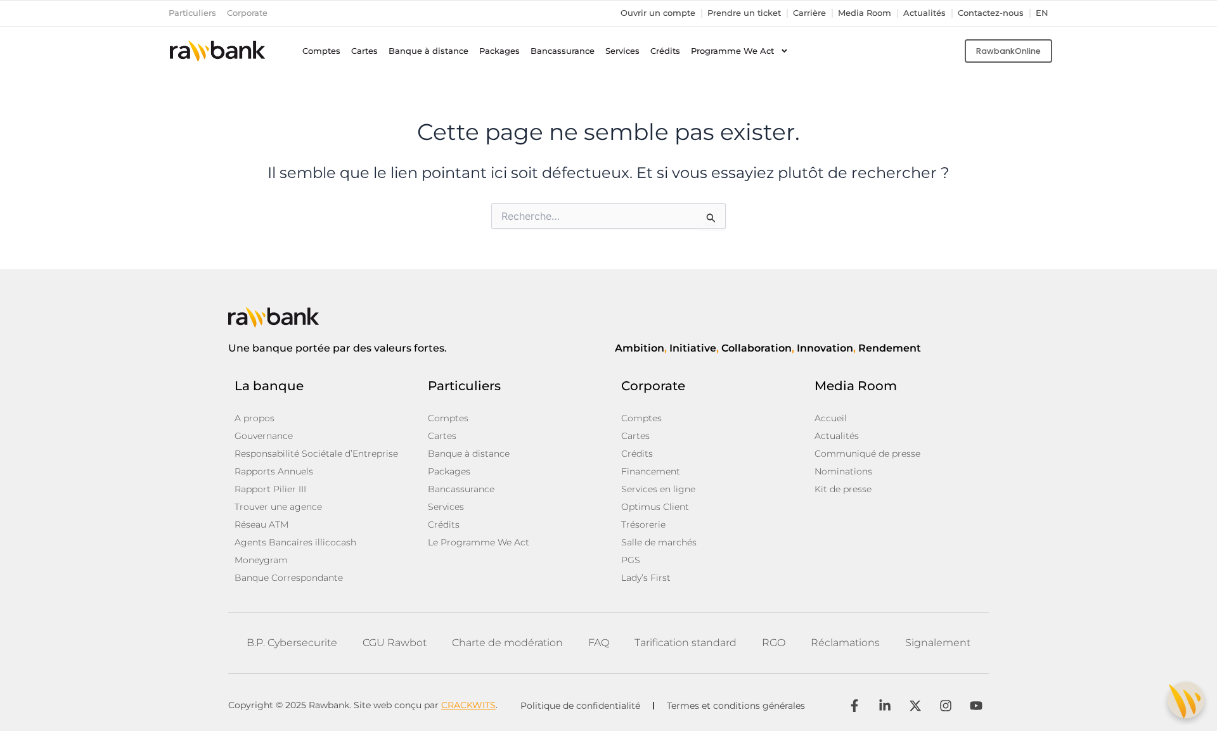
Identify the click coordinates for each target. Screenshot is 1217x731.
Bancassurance (563, 51)
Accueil (831, 418)
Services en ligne (658, 489)
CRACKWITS (468, 705)
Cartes (364, 51)
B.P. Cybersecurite (292, 643)
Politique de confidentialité (580, 705)
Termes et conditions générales (736, 705)
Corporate (247, 13)
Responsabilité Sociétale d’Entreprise (316, 453)
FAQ (598, 643)
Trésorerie (643, 524)
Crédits (665, 51)
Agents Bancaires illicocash (295, 542)
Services (622, 51)
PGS (630, 560)
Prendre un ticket (744, 13)
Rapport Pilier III (270, 489)
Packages (499, 51)
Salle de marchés (659, 542)
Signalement (937, 643)
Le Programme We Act (478, 542)
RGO (773, 643)
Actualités (924, 13)
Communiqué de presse (867, 453)
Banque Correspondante (289, 577)
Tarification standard (685, 643)
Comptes (321, 51)
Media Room (864, 13)
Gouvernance (264, 436)
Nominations (843, 471)
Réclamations (845, 643)
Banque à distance (428, 51)
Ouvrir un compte (658, 13)
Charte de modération (507, 643)
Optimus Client (655, 506)
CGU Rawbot (395, 643)
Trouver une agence (278, 506)
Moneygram (261, 560)
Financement (650, 471)
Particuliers (192, 13)
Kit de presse (843, 489)
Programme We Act (732, 51)
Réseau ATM (261, 524)
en (1042, 13)
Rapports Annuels (274, 471)
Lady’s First (646, 577)
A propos (254, 418)
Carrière (809, 13)
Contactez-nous (991, 13)
